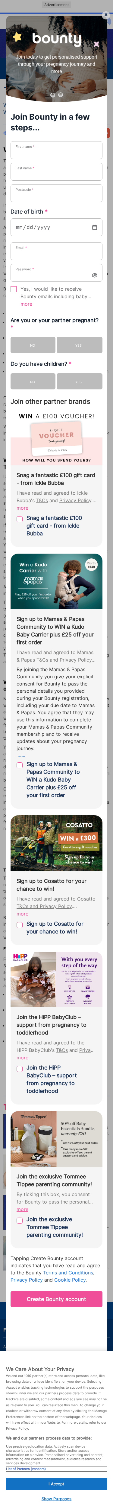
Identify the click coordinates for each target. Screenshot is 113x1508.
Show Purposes (57, 1498)
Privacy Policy (75, 500)
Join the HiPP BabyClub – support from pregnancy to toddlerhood (52, 1079)
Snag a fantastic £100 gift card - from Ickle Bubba (54, 526)
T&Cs (42, 500)
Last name (25, 168)
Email (21, 248)
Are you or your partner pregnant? (55, 323)
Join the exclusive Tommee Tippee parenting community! (55, 1227)
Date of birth (29, 211)
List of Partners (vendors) (26, 1469)
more (26, 304)
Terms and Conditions (68, 1273)
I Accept (56, 1483)
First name (25, 146)
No (32, 345)
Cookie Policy (70, 1280)
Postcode (24, 190)
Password (25, 269)
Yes (78, 345)
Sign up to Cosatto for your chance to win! (55, 928)
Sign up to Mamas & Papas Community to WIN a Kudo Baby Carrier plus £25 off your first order (53, 779)
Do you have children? (41, 364)
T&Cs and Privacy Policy (44, 906)
